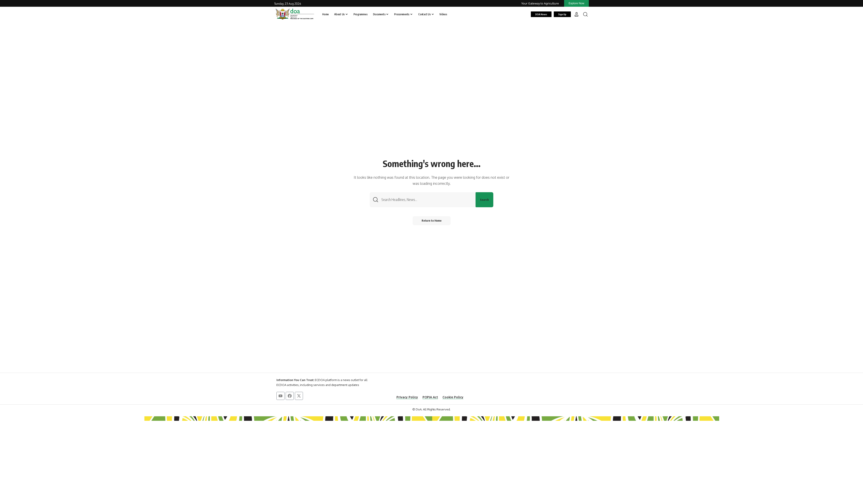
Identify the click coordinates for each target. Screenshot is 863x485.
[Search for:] (427, 199)
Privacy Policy (407, 397)
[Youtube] (280, 396)
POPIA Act (430, 397)
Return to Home (432, 220)
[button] (576, 14)
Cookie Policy (453, 397)
